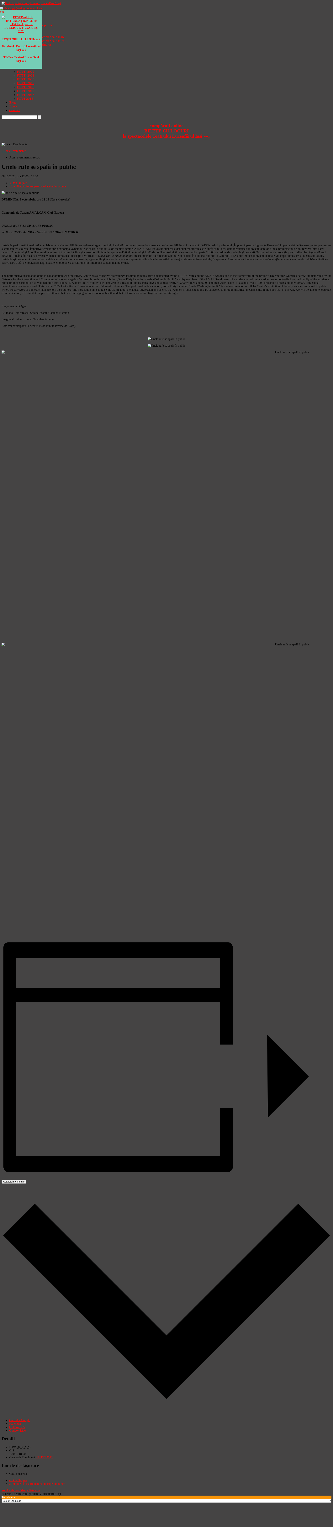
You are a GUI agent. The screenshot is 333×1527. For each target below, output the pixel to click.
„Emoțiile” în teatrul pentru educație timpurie (37, 186)
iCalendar (15, 1423)
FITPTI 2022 (25, 71)
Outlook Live (17, 1430)
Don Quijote (18, 182)
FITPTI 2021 (25, 75)
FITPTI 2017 (25, 91)
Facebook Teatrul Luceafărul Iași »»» (21, 48)
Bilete (13, 106)
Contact (14, 110)
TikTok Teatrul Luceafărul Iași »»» (21, 59)
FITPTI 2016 (25, 95)
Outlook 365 (17, 1427)
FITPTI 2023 (44, 1457)
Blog (12, 102)
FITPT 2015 (25, 98)
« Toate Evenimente (14, 150)
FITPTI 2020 (25, 79)
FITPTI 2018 (25, 87)
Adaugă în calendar (14, 1181)
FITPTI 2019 (25, 83)
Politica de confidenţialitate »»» (21, 1490)
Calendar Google (19, 1420)
